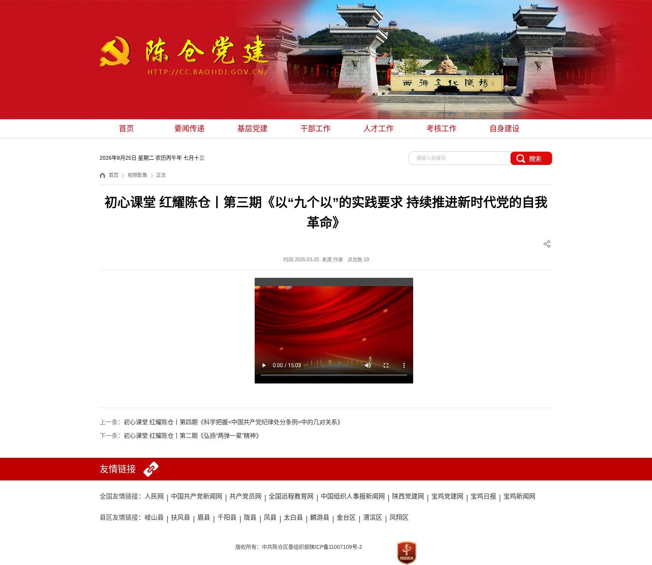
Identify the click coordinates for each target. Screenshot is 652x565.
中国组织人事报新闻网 (353, 496)
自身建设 (504, 129)
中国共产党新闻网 (196, 496)
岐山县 (154, 517)
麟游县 (319, 517)
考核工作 (441, 129)
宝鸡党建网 (447, 496)
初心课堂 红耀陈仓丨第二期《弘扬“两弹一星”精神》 (193, 436)
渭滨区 (372, 517)
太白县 (293, 517)
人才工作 (378, 129)
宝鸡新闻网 (519, 496)
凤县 (270, 517)
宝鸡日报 (483, 496)
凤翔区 (399, 517)
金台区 (346, 517)
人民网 (154, 496)
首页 (126, 129)
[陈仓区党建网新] (184, 56)
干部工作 (315, 129)
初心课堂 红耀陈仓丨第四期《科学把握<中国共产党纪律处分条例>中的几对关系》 (233, 422)
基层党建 (252, 129)
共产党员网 (245, 496)
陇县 (250, 517)
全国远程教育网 (291, 496)
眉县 (203, 517)
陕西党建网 (408, 496)
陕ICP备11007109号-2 (335, 547)
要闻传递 (189, 129)
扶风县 (180, 517)
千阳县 (227, 517)
